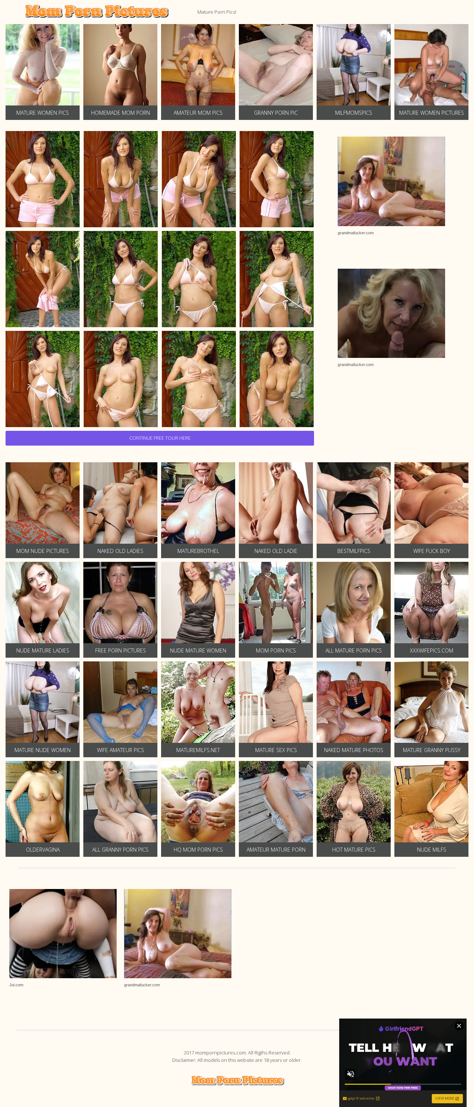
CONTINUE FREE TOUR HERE (160, 438)
